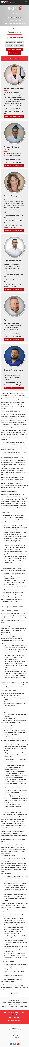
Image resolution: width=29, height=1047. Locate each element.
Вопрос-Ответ (19, 45)
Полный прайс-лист (14, 52)
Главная (11, 28)
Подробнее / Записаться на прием (13, 116)
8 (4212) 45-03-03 (13, 2)
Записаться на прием (15, 20)
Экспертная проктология (14, 38)
